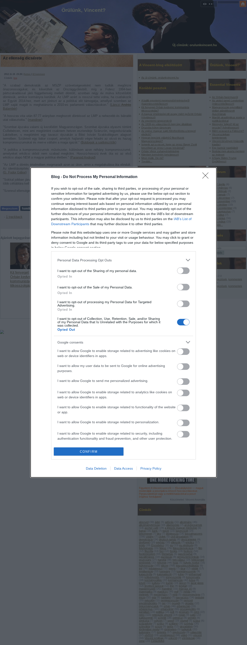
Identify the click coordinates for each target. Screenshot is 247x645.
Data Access (123, 468)
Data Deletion (96, 468)
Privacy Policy (150, 468)
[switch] (183, 270)
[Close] (207, 177)
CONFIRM (89, 451)
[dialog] (123, 322)
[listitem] (123, 260)
